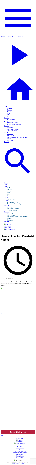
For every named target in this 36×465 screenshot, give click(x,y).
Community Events (12, 122)
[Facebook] (7, 224)
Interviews (10, 127)
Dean (8, 114)
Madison (9, 108)
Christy (9, 111)
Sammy (9, 110)
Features (6, 126)
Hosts (5, 106)
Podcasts (6, 142)
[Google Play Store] (9, 229)
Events (6, 121)
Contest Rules (11, 119)
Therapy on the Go (12, 130)
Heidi (8, 116)
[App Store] (7, 227)
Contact (6, 132)
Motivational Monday (13, 129)
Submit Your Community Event (15, 124)
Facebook (10, 138)
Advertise (10, 134)
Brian (8, 113)
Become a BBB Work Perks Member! (17, 137)
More (2, 435)
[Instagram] (7, 226)
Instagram (10, 140)
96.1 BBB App (11, 135)
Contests (6, 118)
